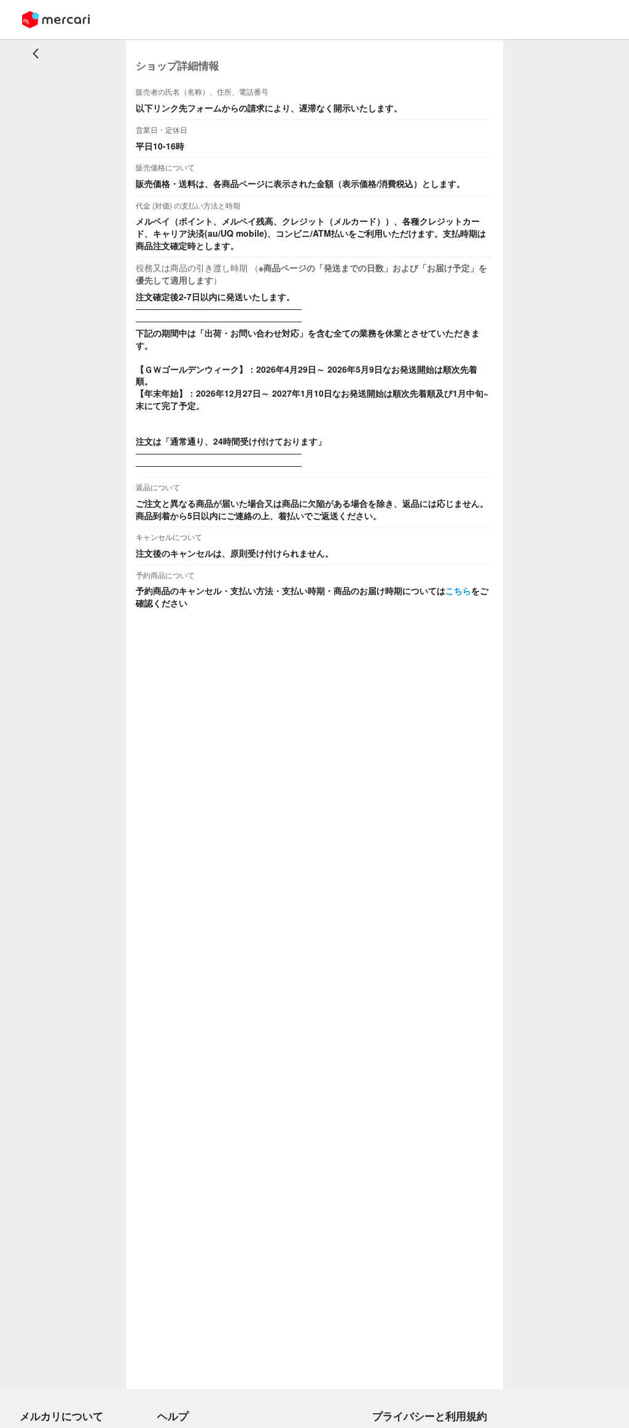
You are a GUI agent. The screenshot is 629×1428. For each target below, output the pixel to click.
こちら (458, 590)
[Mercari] (56, 19)
